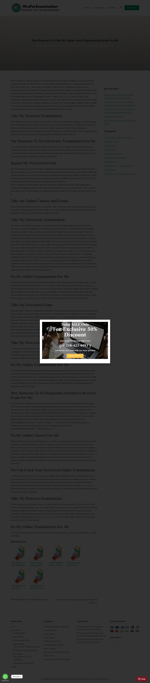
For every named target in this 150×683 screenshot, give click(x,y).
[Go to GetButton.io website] (5, 680)
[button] (107, 323)
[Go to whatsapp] (5, 676)
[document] (75, 341)
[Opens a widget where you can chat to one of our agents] (142, 679)
